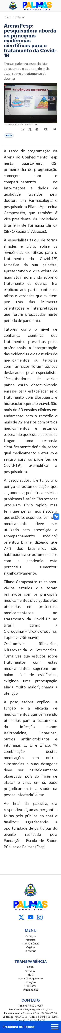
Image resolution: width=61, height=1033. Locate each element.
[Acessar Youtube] (30, 917)
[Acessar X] (21, 917)
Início (7, 17)
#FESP (9, 135)
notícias (20, 17)
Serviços (30, 936)
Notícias (30, 939)
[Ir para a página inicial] (30, 6)
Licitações (30, 982)
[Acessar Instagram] (39, 917)
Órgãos (30, 947)
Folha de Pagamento (30, 978)
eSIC (30, 974)
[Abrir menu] (54, 1027)
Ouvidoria (30, 951)
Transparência (30, 943)
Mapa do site (30, 989)
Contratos (30, 985)
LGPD (30, 967)
